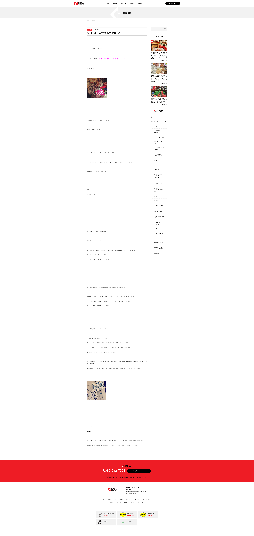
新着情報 (93, 20)
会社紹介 (112, 502)
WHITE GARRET (158, 238)
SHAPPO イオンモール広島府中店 (159, 210)
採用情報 (128, 499)
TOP (88, 20)
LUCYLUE (157, 169)
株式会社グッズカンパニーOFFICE (158, 248)
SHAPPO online (158, 205)
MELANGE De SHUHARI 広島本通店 (158, 190)
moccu (155, 196)
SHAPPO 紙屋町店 (159, 228)
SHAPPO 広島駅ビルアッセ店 (159, 223)
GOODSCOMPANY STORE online (159, 155)
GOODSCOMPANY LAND (159, 142)
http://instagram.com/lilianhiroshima (97, 240)
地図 (110, 440)
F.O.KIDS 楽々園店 (159, 137)
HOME (103, 499)
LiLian (155, 165)
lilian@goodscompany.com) (109, 352)
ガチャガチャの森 (158, 242)
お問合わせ (136, 499)
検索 (165, 29)
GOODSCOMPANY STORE (159, 148)
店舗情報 (121, 499)
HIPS (155, 160)
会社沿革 (126, 502)
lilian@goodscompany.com (135, 440)
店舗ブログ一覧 (155, 121)
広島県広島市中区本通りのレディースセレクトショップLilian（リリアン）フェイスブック (117, 445)
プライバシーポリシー (147, 499)
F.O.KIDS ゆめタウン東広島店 (159, 131)
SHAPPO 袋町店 (158, 233)
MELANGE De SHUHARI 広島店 (158, 183)
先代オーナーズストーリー (137, 502)
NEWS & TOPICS (112, 499)
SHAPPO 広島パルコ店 (159, 217)
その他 (152, 117)
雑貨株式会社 (157, 253)
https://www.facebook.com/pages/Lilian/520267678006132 (108, 287)
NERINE (156, 200)
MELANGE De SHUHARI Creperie (158, 176)
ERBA (155, 126)
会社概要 (119, 502)
